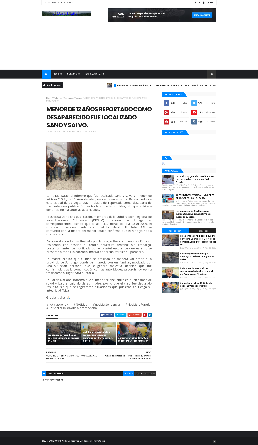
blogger (129, 373)
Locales (57, 74)
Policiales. (58, 98)
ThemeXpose (99, 441)
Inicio (47, 2)
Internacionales (94, 74)
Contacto (69, 2)
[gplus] (211, 2)
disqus (139, 373)
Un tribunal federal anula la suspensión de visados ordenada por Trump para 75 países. (98, 336)
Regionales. (69, 98)
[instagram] (207, 2)
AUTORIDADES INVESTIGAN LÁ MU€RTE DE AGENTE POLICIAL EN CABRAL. (195, 197)
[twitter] (199, 2)
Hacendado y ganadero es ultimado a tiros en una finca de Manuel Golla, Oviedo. (195, 179)
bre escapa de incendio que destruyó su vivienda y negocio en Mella (63, 337)
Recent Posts (176, 231)
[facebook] (195, 2)
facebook (150, 373)
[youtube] (203, 2)
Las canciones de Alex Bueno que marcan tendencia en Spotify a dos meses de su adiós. (194, 214)
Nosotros (57, 2)
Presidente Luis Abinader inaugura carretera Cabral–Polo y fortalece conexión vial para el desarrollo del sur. (165, 85)
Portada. (78, 98)
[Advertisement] (129, 47)
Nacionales (73, 74)
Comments (202, 231)
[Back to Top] (214, 441)
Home (49, 98)
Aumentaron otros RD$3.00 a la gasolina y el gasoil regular (133, 339)
